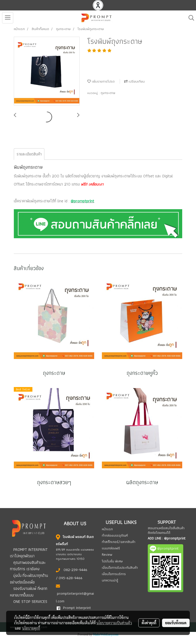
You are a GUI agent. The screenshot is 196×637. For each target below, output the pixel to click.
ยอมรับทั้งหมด (176, 622)
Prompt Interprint (77, 608)
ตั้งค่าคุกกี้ (149, 622)
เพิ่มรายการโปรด (103, 81)
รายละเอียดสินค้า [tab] (29, 154)
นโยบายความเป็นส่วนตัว (114, 622)
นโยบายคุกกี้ (31, 628)
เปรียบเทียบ (136, 81)
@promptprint (175, 538)
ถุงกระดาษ (108, 93)
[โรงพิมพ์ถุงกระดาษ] (46, 71)
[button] (190, 18)
